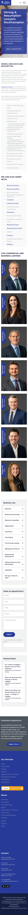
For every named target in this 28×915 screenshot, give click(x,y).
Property (3, 769)
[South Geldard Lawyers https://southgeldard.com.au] (5, 2)
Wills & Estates (5, 766)
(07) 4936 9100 (6, 879)
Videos (3, 826)
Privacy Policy (5, 812)
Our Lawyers (5, 802)
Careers (3, 807)
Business (8, 509)
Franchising (10, 199)
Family (3, 764)
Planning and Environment (14, 228)
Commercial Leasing (13, 203)
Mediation (10, 244)
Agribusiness (10, 212)
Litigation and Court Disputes (10, 774)
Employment (5, 779)
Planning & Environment (8, 777)
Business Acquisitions (13, 189)
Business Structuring (13, 185)
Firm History (4, 799)
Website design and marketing (9, 908)
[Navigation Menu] (24, 2)
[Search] (20, 2)
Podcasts (3, 823)
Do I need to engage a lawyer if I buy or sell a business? (13, 668)
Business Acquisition (12, 520)
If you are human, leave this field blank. (12, 640)
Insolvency (10, 235)
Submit (9, 634)
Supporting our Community (9, 810)
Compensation (5, 782)
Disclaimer (4, 818)
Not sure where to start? (11, 577)
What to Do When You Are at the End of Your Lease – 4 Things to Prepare (13, 695)
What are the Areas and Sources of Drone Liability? (13, 681)
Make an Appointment (14, 49)
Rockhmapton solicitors (7, 87)
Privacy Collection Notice (8, 815)
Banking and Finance (13, 224)
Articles (3, 821)
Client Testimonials (6, 804)
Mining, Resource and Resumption (12, 563)
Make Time (13, 744)
